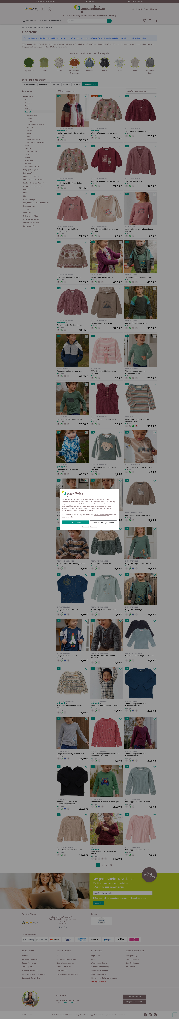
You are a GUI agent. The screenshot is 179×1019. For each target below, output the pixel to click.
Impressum (93, 527)
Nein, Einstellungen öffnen (103, 522)
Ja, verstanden (75, 522)
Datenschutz (85, 527)
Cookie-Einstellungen (101, 515)
